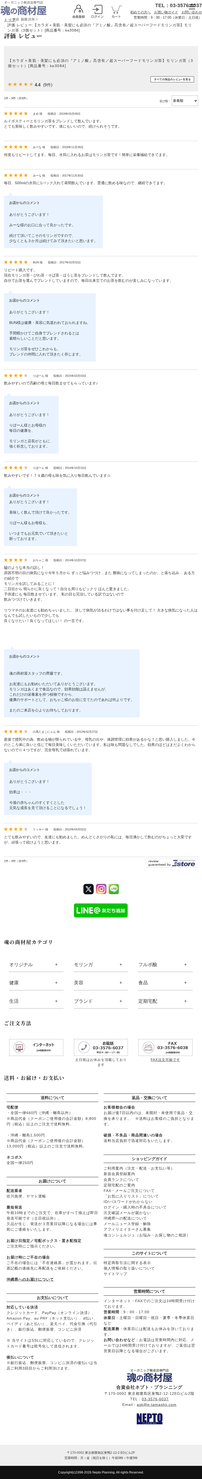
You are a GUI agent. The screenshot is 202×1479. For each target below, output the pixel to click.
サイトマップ (115, 1274)
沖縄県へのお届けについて (30, 1279)
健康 (14, 982)
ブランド (83, 1001)
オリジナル (21, 964)
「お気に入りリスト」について (131, 1196)
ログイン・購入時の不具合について (135, 1207)
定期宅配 (147, 1001)
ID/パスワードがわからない (128, 1202)
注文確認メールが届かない (127, 1213)
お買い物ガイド (166, 12)
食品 (143, 982)
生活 (14, 1001)
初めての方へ (140, 12)
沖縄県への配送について (125, 1218)
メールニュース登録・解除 (127, 1224)
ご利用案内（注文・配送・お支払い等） (139, 1168)
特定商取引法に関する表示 (127, 1263)
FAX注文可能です (165, 1060)
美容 (78, 982)
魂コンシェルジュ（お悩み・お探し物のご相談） (147, 1235)
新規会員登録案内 (119, 1174)
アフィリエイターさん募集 (127, 1229)
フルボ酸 (147, 964)
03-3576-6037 (155, 1399)
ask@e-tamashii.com (156, 1404)
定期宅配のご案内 (119, 1185)
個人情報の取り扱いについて (129, 1268)
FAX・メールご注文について (129, 1191)
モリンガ (83, 964)
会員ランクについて (121, 1179)
